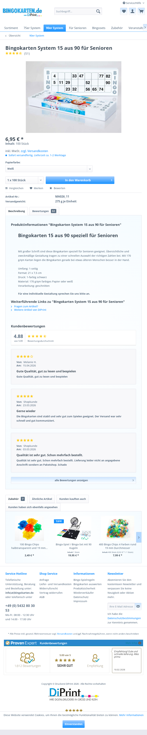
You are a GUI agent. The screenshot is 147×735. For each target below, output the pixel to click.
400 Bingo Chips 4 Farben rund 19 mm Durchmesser (117, 546)
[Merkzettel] (123, 11)
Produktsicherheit (84, 588)
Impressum (80, 601)
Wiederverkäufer (84, 592)
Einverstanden (73, 724)
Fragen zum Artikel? (25, 306)
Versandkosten (65, 633)
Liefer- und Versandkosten (55, 584)
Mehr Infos (131, 643)
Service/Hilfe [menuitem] (133, 3)
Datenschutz (81, 597)
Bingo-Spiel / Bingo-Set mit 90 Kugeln (73, 546)
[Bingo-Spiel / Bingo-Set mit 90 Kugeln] (73, 528)
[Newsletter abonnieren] (138, 606)
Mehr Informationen (131, 715)
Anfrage (44, 580)
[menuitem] (78, 11)
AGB (41, 597)
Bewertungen (43, 211)
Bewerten (59, 188)
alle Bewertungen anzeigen (71, 480)
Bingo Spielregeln (84, 580)
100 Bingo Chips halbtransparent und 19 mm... (29, 546)
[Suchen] (98, 11)
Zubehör (15, 499)
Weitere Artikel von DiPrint (29, 309)
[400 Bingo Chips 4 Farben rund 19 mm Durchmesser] (117, 528)
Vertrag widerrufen (51, 592)
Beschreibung (16, 211)
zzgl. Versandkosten (34, 151)
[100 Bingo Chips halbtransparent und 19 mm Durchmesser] (29, 528)
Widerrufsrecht (48, 588)
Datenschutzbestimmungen (124, 618)
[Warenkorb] (141, 11)
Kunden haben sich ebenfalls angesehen (33, 507)
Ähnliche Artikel (42, 499)
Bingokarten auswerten (88, 584)
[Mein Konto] (132, 11)
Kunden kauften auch (72, 499)
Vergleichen (15, 188)
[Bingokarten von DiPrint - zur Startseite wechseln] (22, 15)
